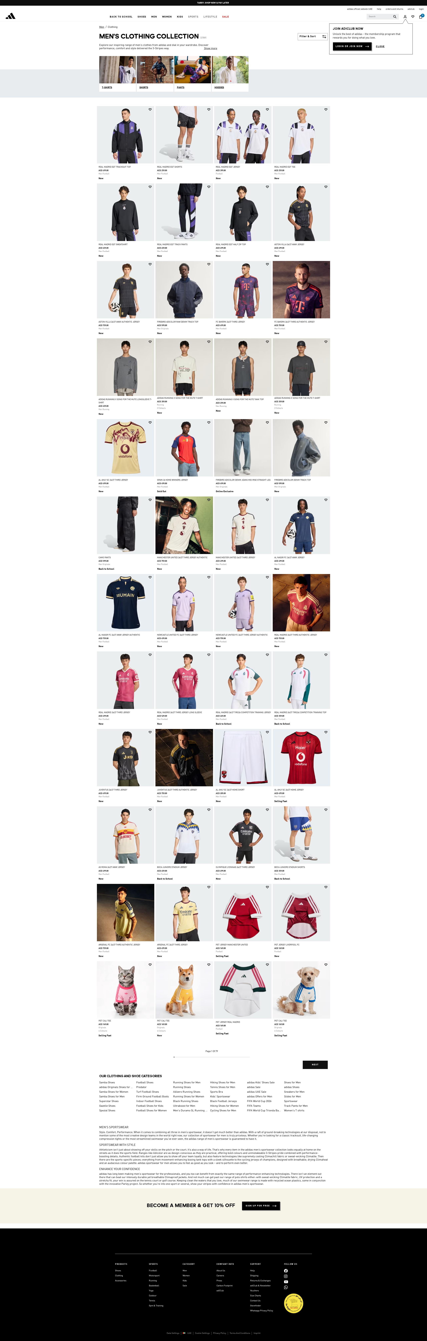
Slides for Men (292, 1096)
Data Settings (173, 1333)
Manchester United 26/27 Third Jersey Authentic (182, 558)
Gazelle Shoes (107, 1106)
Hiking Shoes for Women (224, 1106)
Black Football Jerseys (223, 1101)
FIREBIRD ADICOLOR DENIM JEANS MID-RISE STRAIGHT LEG (243, 480)
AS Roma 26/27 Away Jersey (112, 867)
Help (252, 1271)
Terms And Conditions (240, 1333)
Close (380, 46)
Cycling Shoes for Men (223, 1110)
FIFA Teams (254, 1106)
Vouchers (254, 1291)
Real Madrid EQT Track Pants (172, 245)
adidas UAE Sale (256, 1092)
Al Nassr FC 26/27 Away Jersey (289, 558)
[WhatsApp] (286, 1287)
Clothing (113, 27)
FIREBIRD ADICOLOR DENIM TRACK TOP (292, 480)
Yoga (151, 1291)
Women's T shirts (294, 1110)
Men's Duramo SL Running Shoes (190, 1110)
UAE (189, 1333)
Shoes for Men (292, 1082)
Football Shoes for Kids (149, 1106)
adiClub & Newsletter (260, 1286)
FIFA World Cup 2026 (259, 1101)
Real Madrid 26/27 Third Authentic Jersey (295, 635)
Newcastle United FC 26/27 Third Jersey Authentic (242, 635)
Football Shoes (144, 1082)
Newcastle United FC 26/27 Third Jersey (177, 635)
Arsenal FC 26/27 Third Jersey (172, 945)
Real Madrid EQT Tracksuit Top (115, 167)
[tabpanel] (213, 590)
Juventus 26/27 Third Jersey (113, 790)
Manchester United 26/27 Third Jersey (235, 558)
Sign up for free (258, 1206)
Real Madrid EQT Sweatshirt (113, 245)
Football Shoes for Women (151, 1110)
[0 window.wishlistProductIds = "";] (413, 17)
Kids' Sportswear (220, 1096)
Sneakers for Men (294, 1092)
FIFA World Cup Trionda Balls (264, 1110)
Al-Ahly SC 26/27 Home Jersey (289, 790)
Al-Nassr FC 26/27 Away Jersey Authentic (119, 635)
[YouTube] (286, 1282)
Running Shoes (182, 1087)
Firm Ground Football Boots (152, 1096)
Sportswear (291, 1101)
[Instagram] (285, 1276)
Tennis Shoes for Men (222, 1087)
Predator (141, 1087)
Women (186, 1276)
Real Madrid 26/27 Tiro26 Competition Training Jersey (243, 713)
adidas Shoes (291, 1087)
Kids (185, 1281)
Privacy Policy (219, 1333)
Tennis (152, 1301)
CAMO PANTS (105, 558)
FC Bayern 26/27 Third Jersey (230, 322)
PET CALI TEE (105, 1021)
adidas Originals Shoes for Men (116, 1087)
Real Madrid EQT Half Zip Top (231, 245)
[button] (121, 17)
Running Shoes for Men (186, 1082)
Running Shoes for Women (188, 1096)
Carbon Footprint (225, 1286)
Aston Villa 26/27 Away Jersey (289, 245)
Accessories (120, 1281)
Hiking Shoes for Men (222, 1082)
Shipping (254, 1276)
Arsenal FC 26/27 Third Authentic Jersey (119, 945)
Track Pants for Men (296, 1106)
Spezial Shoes (107, 1110)
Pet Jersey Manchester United (232, 945)
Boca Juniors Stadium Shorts (289, 867)
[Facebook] (286, 1271)
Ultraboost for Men (184, 1106)
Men (101, 27)
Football (153, 1271)
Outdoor (152, 1296)
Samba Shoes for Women (113, 1092)
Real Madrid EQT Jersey (228, 167)
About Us (221, 1271)
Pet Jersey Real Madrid (228, 1022)
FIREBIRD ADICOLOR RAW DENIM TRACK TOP (177, 322)
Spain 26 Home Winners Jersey (172, 480)
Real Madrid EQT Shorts (169, 167)
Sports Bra (216, 1092)
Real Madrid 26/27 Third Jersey (114, 713)
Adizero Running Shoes (186, 1092)
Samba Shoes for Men (112, 1096)
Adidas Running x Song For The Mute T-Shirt (180, 398)
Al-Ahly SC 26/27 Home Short (230, 790)
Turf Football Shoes (147, 1092)
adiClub (220, 1291)
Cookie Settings (202, 1333)
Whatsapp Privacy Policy (261, 1311)
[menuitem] (121, 17)
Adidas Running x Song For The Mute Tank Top (240, 400)
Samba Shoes (107, 1082)
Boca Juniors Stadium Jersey (172, 867)
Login (421, 9)
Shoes (118, 1271)
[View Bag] (420, 17)
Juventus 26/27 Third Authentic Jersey (177, 790)
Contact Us (255, 1301)
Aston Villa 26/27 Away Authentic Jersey (119, 322)
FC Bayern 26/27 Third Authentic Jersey (294, 322)
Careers (220, 1276)
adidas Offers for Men (259, 1096)
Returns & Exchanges (260, 1281)
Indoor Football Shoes (149, 1101)
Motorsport (154, 1276)
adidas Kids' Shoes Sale (261, 1082)
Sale (185, 1286)
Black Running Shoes (185, 1101)
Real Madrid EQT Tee (284, 167)
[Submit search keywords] (394, 16)
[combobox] (383, 17)
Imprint (257, 1333)
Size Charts (255, 1296)
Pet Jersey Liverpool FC (286, 945)
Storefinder (255, 1306)
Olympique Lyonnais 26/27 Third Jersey (235, 867)
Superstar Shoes (109, 1101)
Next (315, 1065)
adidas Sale (253, 1087)
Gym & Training (156, 1306)
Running (153, 1281)
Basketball (154, 1286)
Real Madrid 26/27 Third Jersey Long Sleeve (179, 713)
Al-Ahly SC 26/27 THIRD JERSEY (113, 480)
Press (219, 1281)
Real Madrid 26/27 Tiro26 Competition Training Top (300, 713)
